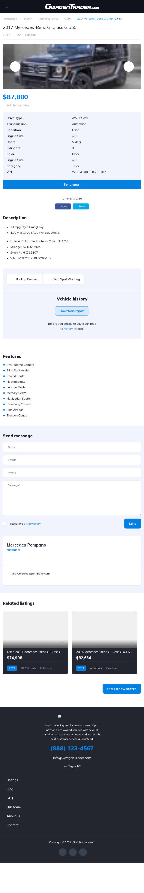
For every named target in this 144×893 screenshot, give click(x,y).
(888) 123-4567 (72, 748)
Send (132, 524)
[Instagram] (83, 852)
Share (64, 206)
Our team (14, 807)
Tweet (82, 206)
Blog (10, 789)
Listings (12, 780)
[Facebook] (63, 852)
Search (27, 18)
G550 (67, 18)
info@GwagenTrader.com (72, 758)
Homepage (10, 18)
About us (13, 816)
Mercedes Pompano (26, 545)
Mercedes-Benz (48, 18)
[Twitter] (73, 852)
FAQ (10, 798)
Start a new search (121, 689)
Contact (12, 825)
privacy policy (32, 523)
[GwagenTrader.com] (72, 7)
